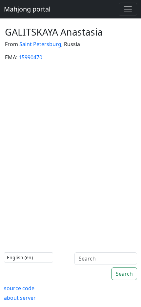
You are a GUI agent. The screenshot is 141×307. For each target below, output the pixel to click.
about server (20, 297)
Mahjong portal (27, 9)
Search (124, 273)
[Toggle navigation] (128, 9)
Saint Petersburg (40, 44)
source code (19, 288)
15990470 (30, 57)
